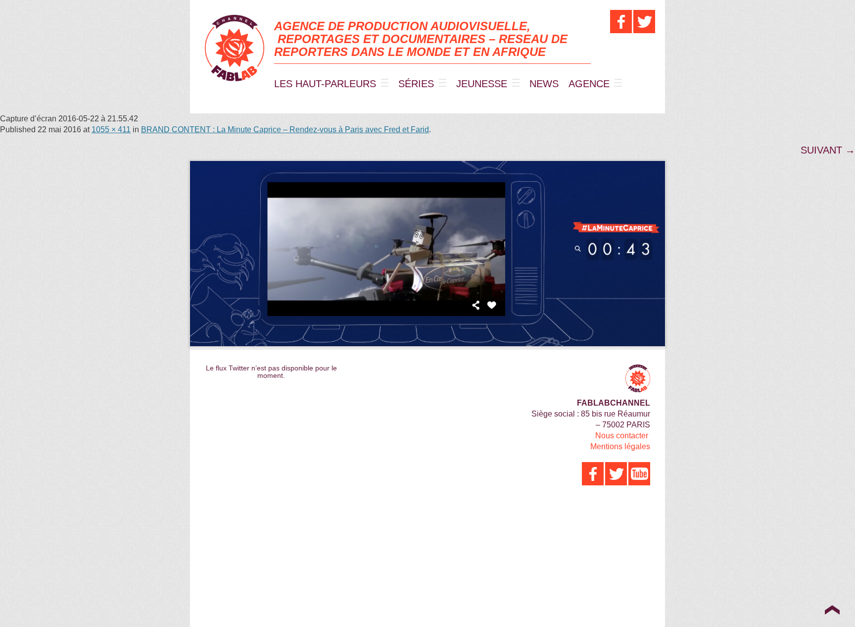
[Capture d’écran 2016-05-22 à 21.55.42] (427, 253)
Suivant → (828, 150)
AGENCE (589, 84)
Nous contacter (621, 435)
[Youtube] (639, 473)
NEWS (544, 84)
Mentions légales (620, 446)
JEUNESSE (481, 84)
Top (832, 609)
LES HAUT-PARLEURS (325, 84)
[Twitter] (644, 21)
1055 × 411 (111, 129)
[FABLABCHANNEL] (234, 48)
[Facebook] (621, 21)
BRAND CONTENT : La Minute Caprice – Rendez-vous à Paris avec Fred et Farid (285, 129)
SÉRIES (416, 84)
